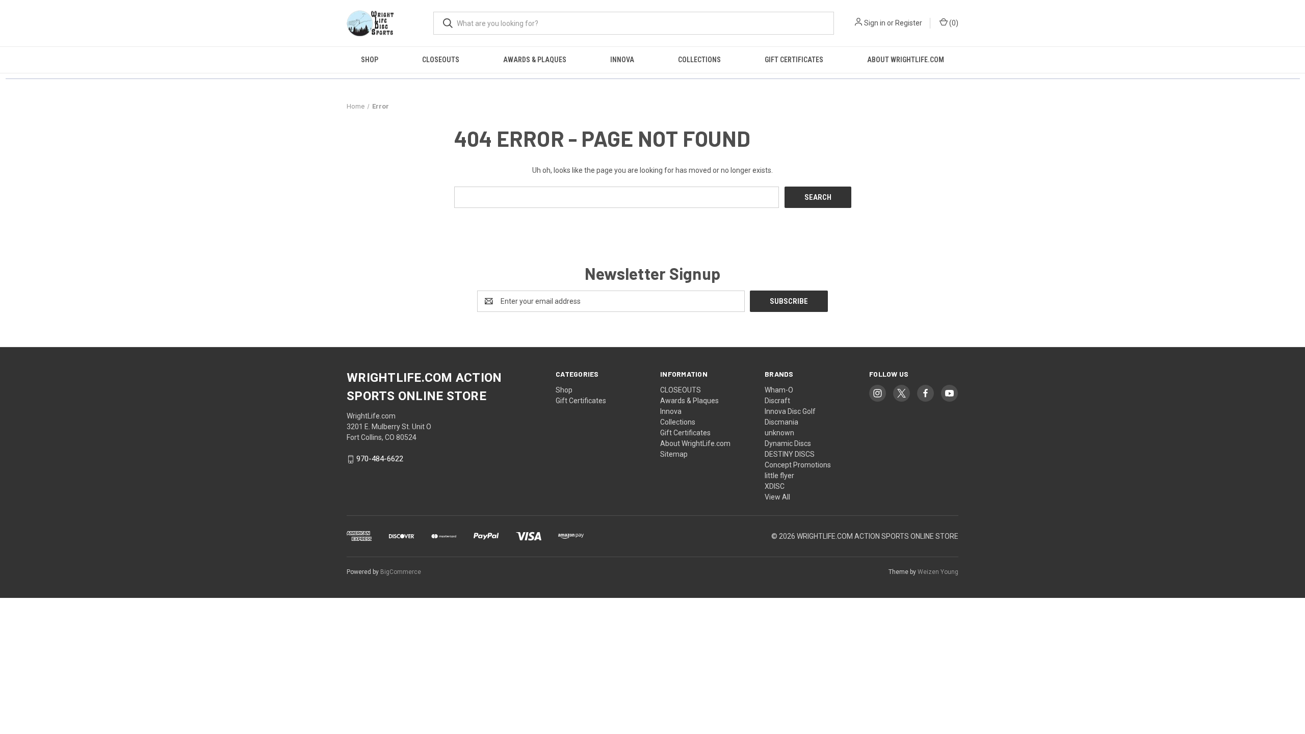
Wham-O (779, 390)
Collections (699, 60)
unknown (779, 433)
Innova (622, 60)
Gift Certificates (794, 60)
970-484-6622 (379, 459)
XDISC (775, 486)
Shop (369, 60)
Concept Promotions (798, 465)
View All (777, 497)
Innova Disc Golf (790, 411)
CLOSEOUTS (440, 60)
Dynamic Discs (788, 443)
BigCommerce (400, 571)
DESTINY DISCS (790, 454)
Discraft (777, 401)
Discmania (781, 422)
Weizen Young (938, 571)
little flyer (779, 475)
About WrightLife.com (905, 60)
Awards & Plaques (534, 60)
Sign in (874, 23)
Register (908, 23)
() (953, 23)
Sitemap (674, 454)
